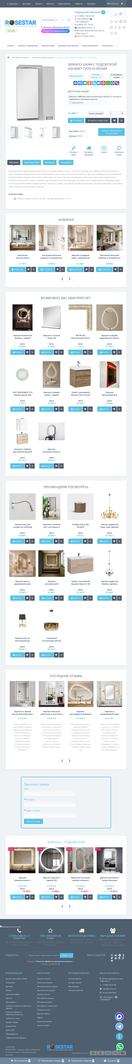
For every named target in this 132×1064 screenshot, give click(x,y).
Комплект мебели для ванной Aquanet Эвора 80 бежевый (22, 450)
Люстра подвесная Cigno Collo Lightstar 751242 (109, 525)
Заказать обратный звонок (56, 27)
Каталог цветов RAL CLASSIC (16, 979)
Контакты (91, 3)
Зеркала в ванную (90, 46)
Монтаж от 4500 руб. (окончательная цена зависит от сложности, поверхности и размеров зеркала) (95, 97)
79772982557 (83, 18)
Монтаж (50, 3)
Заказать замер (33, 821)
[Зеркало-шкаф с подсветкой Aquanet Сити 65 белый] (14, 132)
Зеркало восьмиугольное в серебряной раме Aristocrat (51, 450)
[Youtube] (111, 28)
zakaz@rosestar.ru (86, 27)
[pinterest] (115, 34)
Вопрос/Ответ (11, 1026)
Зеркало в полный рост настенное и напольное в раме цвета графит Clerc (51, 525)
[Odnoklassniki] (115, 28)
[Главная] (8, 57)
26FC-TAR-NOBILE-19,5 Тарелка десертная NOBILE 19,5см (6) (22, 393)
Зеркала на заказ (43, 1010)
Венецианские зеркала (46, 990)
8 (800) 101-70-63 (84, 24)
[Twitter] (119, 28)
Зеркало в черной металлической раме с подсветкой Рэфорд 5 (22, 712)
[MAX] (119, 1016)
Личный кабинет (74, 979)
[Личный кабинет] (123, 3)
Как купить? (66, 162)
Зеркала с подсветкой (28, 46)
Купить (18, 352)
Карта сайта (10, 1030)
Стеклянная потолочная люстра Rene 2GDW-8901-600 (51, 639)
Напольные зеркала (44, 982)
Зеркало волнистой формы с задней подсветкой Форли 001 (22, 336)
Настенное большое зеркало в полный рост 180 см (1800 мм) (51, 256)
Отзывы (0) (50, 162)
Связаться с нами (12, 1018)
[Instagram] (111, 22)
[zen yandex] (124, 28)
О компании (12, 3)
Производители (12, 1034)
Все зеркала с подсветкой (47, 1006)
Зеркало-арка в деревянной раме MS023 (22, 582)
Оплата (38, 3)
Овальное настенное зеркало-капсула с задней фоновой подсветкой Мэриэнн (80, 879)
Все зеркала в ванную (45, 998)
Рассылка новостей (75, 990)
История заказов (74, 982)
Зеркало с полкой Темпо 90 (51, 336)
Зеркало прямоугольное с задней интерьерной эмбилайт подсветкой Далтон (22, 879)
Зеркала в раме (48, 46)
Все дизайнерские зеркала (47, 986)
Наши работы (64, 3)
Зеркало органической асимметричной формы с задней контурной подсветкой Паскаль (51, 582)
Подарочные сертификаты (16, 1038)
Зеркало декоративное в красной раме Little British (109, 393)
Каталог (10, 46)
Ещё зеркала (107, 46)
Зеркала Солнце (43, 994)
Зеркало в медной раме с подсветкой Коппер (80, 256)
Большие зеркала (44, 979)
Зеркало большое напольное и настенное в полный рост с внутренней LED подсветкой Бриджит (51, 712)
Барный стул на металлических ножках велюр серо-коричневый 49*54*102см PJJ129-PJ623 (22, 639)
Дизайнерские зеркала (68, 46)
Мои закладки (73, 986)
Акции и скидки (43, 1025)
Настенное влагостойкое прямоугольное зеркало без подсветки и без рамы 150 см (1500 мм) (22, 256)
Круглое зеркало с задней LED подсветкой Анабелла (51, 879)
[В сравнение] (33, 269)
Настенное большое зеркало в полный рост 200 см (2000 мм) (109, 256)
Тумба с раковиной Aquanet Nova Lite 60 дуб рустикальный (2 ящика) (80, 393)
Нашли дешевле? (96, 113)
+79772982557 (82, 21)
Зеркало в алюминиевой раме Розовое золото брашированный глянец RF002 (109, 712)
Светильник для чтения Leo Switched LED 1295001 (22, 525)
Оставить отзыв (117, 75)
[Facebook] (125, 22)
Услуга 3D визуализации (55, 31)
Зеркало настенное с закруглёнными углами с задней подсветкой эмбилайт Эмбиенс (109, 879)
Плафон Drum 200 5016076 (80, 525)
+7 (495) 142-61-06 (85, 16)
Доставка (27, 3)
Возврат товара (12, 1022)
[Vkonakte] (116, 22)
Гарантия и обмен (13, 994)
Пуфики (40, 1017)
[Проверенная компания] (10, 927)
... (117, 46)
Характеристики (31, 162)
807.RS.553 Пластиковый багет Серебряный (80, 336)
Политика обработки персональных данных (14, 1013)
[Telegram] (120, 22)
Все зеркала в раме (44, 1002)
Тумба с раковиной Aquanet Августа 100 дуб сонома (80, 582)
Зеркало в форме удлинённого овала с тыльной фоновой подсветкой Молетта (109, 336)
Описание (13, 162)
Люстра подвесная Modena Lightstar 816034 (109, 582)
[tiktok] (111, 34)
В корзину (18, 269)
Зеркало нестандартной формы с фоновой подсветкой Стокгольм (80, 712)
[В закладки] (28, 269)
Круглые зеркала (43, 1014)
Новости (78, 3)
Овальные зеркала (44, 1021)
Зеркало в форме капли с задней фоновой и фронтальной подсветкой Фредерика (51, 393)
